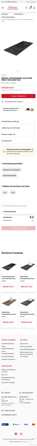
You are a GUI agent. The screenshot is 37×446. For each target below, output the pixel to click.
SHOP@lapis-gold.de (11, 2)
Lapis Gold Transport (8, 382)
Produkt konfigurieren (19, 96)
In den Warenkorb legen (18, 228)
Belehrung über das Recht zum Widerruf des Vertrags (26, 354)
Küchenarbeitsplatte (8, 17)
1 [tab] (17, 71)
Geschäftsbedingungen (27, 349)
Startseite (4, 14)
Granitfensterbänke (7, 343)
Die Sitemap (24, 441)
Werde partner (31, 2)
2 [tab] (19, 71)
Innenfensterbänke (7, 356)
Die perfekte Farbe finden (10, 110)
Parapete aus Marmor (8, 359)
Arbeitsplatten (18, 14)
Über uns (4, 374)
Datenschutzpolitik (26, 346)
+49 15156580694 (24, 403)
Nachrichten (24, 343)
